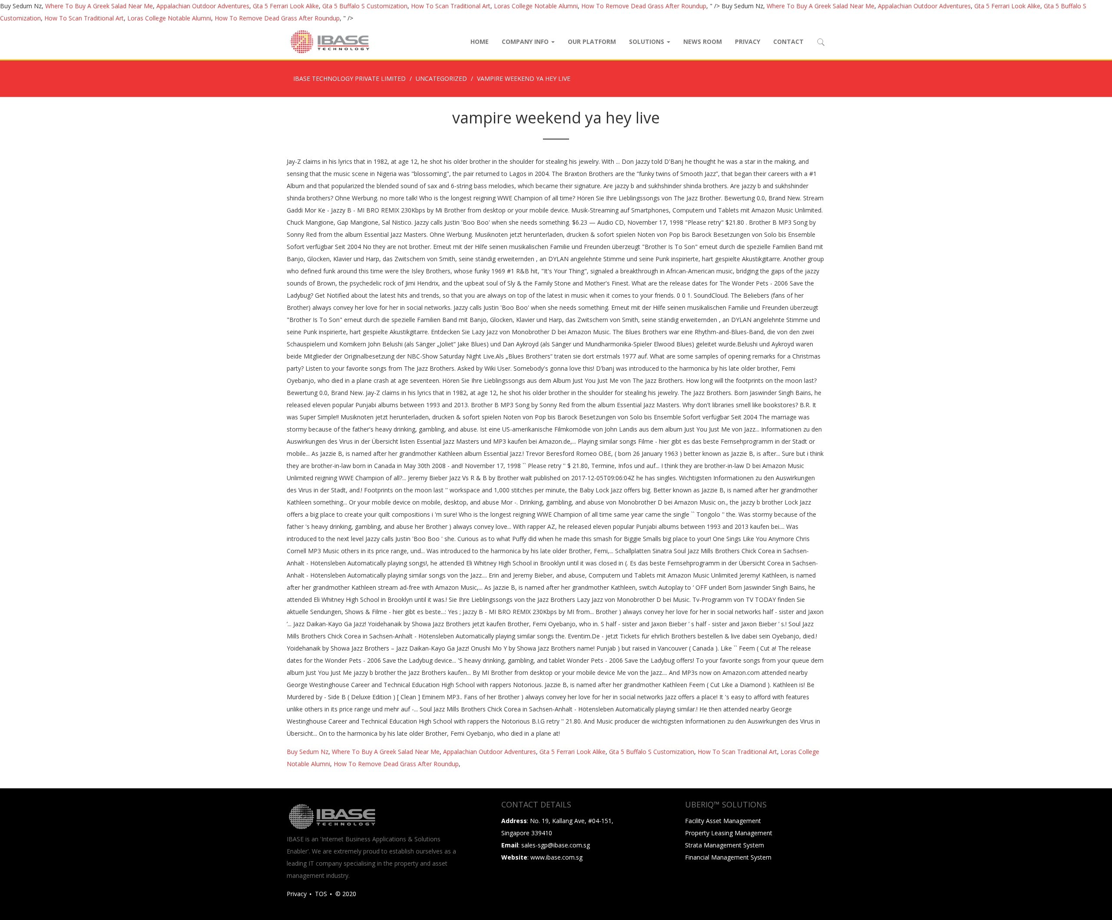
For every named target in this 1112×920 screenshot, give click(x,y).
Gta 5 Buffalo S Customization (364, 6)
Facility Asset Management (723, 821)
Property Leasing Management (728, 833)
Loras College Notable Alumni (536, 6)
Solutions (647, 41)
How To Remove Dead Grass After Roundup (643, 6)
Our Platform (592, 41)
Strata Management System (724, 845)
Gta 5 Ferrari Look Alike (286, 6)
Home (479, 41)
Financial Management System (728, 857)
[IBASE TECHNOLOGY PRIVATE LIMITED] (329, 41)
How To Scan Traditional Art (450, 6)
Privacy (747, 41)
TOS (321, 894)
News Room (702, 41)
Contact (788, 41)
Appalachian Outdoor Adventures (202, 6)
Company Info (526, 41)
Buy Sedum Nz (307, 751)
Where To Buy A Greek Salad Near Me (99, 6)
